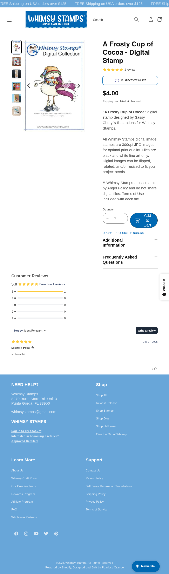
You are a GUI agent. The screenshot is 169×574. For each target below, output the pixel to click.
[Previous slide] (29, 85)
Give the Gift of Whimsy (111, 434)
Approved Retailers (24, 441)
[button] (9, 20)
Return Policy (94, 478)
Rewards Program (23, 494)
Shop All (101, 395)
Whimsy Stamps (75, 562)
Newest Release (106, 403)
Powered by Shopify (58, 567)
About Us (17, 470)
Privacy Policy (95, 501)
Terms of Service (97, 509)
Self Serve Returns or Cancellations (109, 486)
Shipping (108, 101)
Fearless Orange (113, 567)
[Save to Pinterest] (78, 45)
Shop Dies (102, 418)
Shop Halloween (106, 426)
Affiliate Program (22, 501)
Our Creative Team (23, 486)
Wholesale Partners (24, 517)
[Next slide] (78, 85)
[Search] (136, 20)
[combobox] (116, 20)
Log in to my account (26, 430)
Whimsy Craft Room (24, 478)
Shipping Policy (96, 494)
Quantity (108, 209)
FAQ (14, 509)
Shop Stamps (105, 410)
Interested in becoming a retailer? (35, 436)
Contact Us (93, 470)
